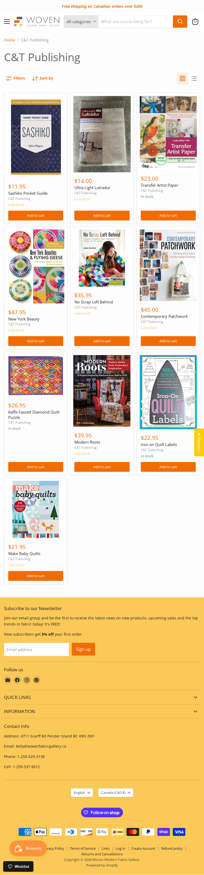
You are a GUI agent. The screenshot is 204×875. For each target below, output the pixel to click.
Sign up (83, 649)
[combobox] (135, 21)
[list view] (194, 78)
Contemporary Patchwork (164, 316)
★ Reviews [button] (199, 442)
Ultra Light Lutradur (92, 187)
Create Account (143, 848)
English (79, 792)
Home (9, 40)
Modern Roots (87, 442)
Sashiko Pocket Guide (28, 193)
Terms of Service (83, 848)
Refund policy (172, 848)
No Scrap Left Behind (93, 302)
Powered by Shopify (102, 865)
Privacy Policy (53, 848)
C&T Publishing (19, 198)
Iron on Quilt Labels (159, 444)
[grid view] (182, 78)
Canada (113, 792)
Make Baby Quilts (24, 553)
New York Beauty (24, 319)
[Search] (180, 21)
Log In (120, 848)
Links (105, 848)
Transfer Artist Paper (159, 185)
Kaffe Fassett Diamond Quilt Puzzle (34, 414)
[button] (195, 21)
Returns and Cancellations (102, 854)
